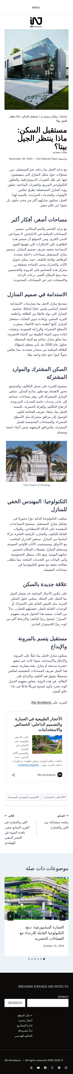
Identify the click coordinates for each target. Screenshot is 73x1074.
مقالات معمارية (49, 116)
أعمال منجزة (25, 1020)
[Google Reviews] (31, 1067)
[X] (52, 1067)
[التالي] (10, 916)
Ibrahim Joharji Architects (43, 986)
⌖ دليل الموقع (25, 1015)
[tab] (44, 959)
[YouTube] (38, 1067)
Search (63, 996)
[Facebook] (45, 1067)
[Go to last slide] (63, 916)
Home (63, 116)
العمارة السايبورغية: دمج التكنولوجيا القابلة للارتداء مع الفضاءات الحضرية (42, 933)
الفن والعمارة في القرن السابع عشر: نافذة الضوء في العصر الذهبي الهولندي (16, 829)
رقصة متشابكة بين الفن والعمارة (56, 821)
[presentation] (36, 898)
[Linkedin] (59, 1067)
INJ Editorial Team (47, 158)
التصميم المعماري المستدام (23, 797)
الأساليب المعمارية (54, 797)
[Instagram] (66, 1067)
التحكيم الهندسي (23, 1035)
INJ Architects (41, 702)
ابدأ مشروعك (25, 1030)
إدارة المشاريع (24, 1025)
